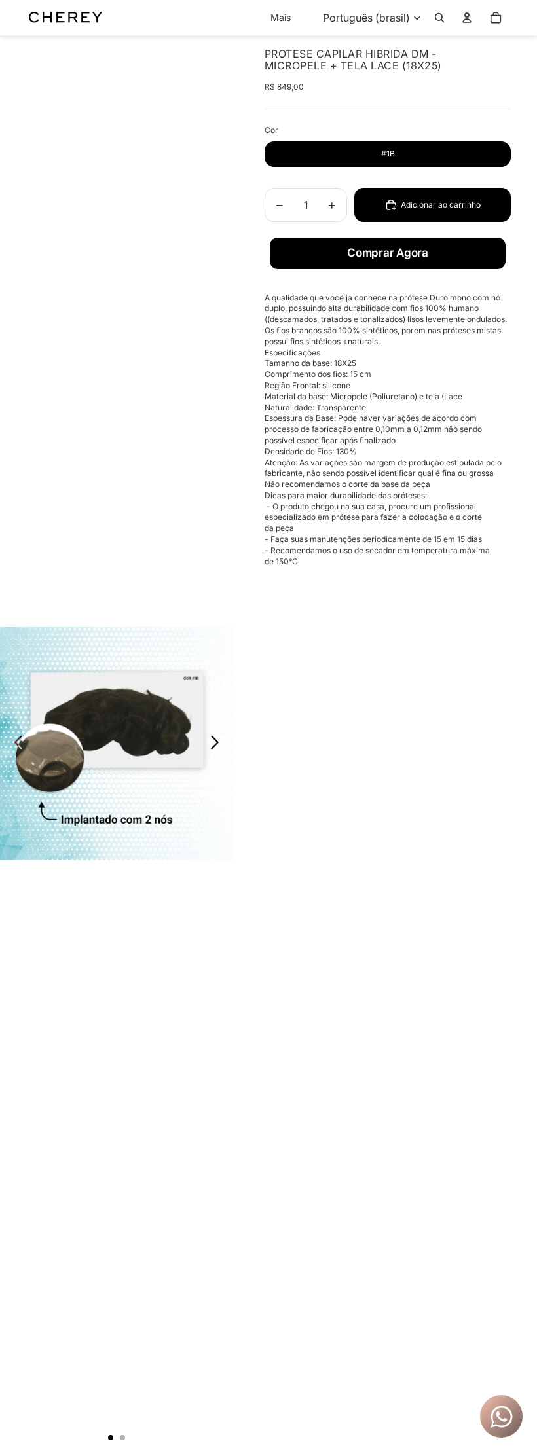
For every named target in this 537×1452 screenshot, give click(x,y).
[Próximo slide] (218, 743)
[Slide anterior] (14, 743)
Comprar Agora (387, 252)
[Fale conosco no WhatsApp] (501, 1416)
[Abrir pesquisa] (439, 17)
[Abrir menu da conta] (467, 17)
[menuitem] (280, 17)
